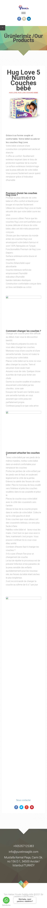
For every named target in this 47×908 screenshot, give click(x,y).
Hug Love (13, 93)
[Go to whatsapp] (6, 900)
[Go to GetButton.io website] (6, 905)
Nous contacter (23, 800)
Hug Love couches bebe (28, 93)
